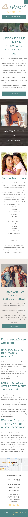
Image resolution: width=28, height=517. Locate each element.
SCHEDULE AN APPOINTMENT (14, 17)
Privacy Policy (18, 512)
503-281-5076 (15, 12)
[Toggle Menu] (26, 2)
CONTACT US (14, 93)
